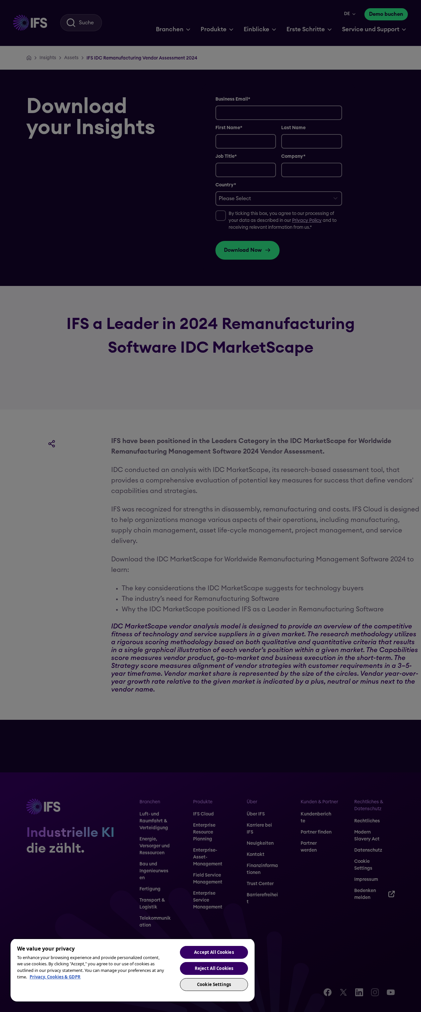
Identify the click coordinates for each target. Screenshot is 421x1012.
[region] (133, 969)
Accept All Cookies (214, 952)
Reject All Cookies (214, 968)
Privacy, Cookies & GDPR (55, 977)
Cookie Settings (214, 984)
